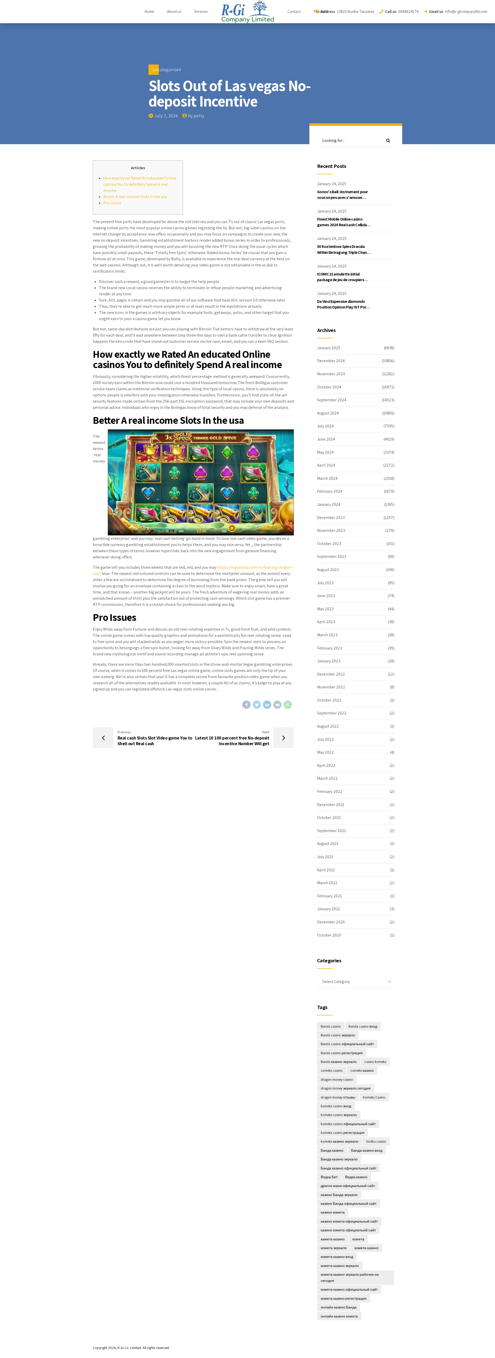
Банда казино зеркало (339, 1159)
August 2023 (328, 569)
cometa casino (332, 1070)
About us (174, 11)
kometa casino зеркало (339, 1114)
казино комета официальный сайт (349, 1221)
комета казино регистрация (344, 1298)
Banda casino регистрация (342, 1053)
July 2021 (325, 856)
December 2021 (330, 804)
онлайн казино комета (339, 1316)
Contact (294, 11)
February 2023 (329, 648)
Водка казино (356, 1177)
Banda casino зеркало (338, 1035)
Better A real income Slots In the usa (135, 196)
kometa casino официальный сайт (348, 1123)
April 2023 (326, 621)
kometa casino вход (336, 1106)
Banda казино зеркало (339, 1061)
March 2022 (327, 778)
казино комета (333, 1212)
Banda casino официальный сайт (347, 1044)
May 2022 (325, 752)
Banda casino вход (363, 1026)
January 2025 (328, 348)
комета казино (366, 1248)
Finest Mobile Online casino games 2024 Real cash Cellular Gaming (342, 224)
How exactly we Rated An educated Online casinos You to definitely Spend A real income (139, 184)
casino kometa (375, 1061)
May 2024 (325, 452)
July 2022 (325, 739)
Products (321, 11)
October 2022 (329, 700)
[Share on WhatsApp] (288, 705)
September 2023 (331, 556)
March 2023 (327, 635)
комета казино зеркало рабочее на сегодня (350, 1277)
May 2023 (325, 609)
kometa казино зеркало (339, 1141)
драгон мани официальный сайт (348, 1185)
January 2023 (328, 661)
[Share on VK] (277, 705)
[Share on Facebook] (246, 705)
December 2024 (331, 360)
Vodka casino (376, 1141)
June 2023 (326, 595)
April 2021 (326, 870)
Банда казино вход (366, 1150)
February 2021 (329, 896)
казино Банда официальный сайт (348, 1203)
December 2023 (331, 517)
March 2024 (327, 478)
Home (149, 11)
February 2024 (329, 491)
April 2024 (326, 465)
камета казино (333, 1239)
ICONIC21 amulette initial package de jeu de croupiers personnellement (340, 279)
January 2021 (328, 909)
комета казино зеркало (340, 1265)
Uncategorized (166, 69)
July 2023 (325, 583)
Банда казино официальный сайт (348, 1168)
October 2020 (329, 935)
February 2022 (329, 791)
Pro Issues (112, 203)
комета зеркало (334, 1248)
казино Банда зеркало (339, 1194)
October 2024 (329, 387)
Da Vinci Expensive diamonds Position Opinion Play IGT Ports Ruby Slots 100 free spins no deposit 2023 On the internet (343, 310)
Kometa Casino (374, 1097)
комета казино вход (337, 1256)
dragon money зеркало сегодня (346, 1088)
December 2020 (331, 922)
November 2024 (331, 374)
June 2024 (326, 439)
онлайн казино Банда (339, 1307)
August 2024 (328, 413)
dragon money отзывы (338, 1097)
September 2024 (331, 400)
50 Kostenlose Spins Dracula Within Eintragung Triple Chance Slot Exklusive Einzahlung (344, 252)
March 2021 (327, 882)
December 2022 (331, 674)
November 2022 (331, 687)
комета (358, 1239)
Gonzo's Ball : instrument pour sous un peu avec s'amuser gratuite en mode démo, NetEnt (344, 197)
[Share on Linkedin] (267, 705)
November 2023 (331, 530)
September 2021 (331, 830)
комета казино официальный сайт (349, 1289)
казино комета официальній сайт (348, 1230)
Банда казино (332, 1150)
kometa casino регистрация (343, 1132)
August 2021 (328, 843)
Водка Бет (329, 1177)
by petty (196, 116)
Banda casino (331, 1026)
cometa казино (362, 1070)
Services (201, 11)
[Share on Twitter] (257, 705)
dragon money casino (337, 1079)
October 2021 (329, 817)
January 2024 (328, 504)
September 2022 (331, 713)
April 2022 (326, 765)
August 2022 (328, 726)
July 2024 (325, 426)
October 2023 (329, 543)
